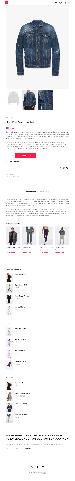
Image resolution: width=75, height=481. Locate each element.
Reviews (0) (44, 192)
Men (12, 117)
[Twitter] (64, 168)
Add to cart (10, 253)
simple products (14, 176)
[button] (49, 3)
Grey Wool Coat (10, 247)
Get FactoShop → (27, 448)
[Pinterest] (67, 168)
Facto (44, 472)
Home (7, 117)
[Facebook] (61, 168)
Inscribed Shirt (59, 247)
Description (31, 192)
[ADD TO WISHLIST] (19, 247)
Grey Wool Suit (26, 247)
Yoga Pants (42, 247)
